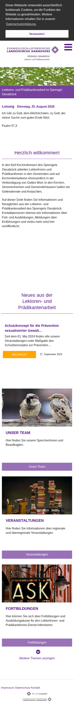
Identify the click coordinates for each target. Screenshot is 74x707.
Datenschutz (22, 687)
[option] (37, 101)
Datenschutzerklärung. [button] (21, 24)
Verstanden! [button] (37, 33)
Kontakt (35, 687)
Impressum (7, 687)
